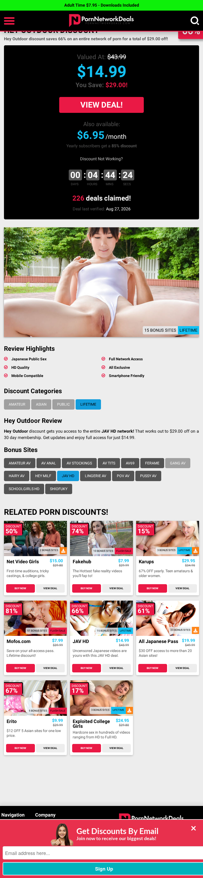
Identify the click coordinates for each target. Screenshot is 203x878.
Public (63, 404)
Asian (41, 404)
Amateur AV (20, 463)
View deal (50, 588)
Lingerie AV (95, 476)
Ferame (152, 463)
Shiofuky (58, 489)
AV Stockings (79, 463)
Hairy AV (17, 476)
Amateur (17, 404)
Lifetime (88, 404)
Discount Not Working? (101, 158)
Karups (146, 561)
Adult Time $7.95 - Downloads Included (101, 5)
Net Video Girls (23, 561)
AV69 (130, 463)
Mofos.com (19, 641)
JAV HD (68, 476)
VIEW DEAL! (101, 104)
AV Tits (109, 463)
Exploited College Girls (91, 724)
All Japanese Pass (158, 641)
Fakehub (82, 561)
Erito (12, 721)
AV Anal (48, 463)
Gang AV (178, 463)
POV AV (123, 476)
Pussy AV (148, 476)
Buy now (20, 588)
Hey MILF (43, 476)
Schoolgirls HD (24, 489)
